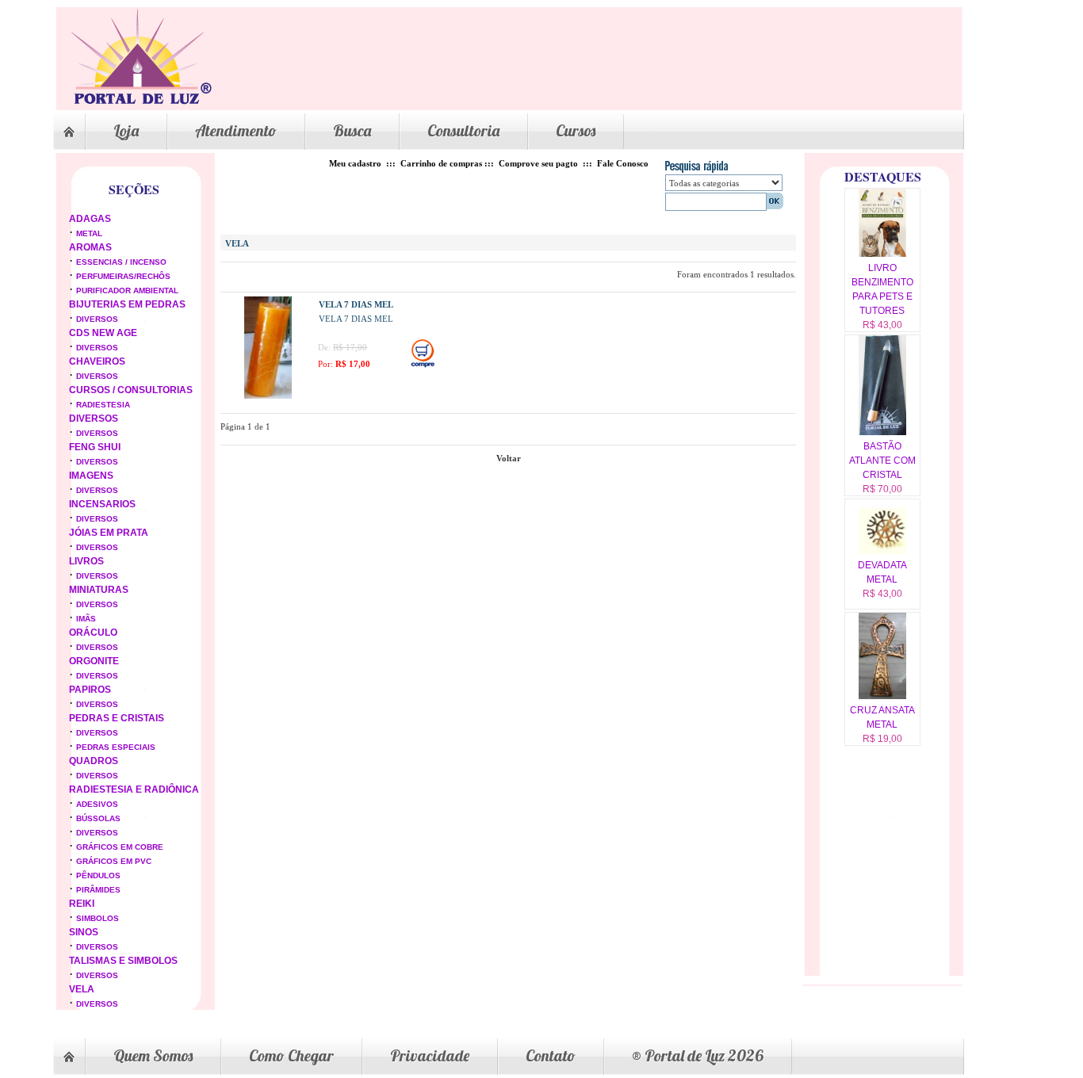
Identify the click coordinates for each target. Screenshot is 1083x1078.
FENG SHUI (95, 447)
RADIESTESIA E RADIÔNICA (134, 789)
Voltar (508, 458)
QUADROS (93, 760)
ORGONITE (94, 661)
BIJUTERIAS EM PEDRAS (127, 304)
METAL (89, 233)
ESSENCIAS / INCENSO (121, 262)
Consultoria (463, 130)
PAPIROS (90, 689)
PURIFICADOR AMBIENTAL (127, 290)
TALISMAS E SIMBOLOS (123, 960)
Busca (352, 130)
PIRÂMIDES (98, 889)
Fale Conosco (623, 163)
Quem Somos (153, 1055)
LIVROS (86, 561)
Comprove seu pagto (538, 163)
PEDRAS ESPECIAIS (115, 747)
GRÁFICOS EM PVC (113, 861)
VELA (81, 989)
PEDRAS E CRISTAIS (116, 718)
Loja (126, 130)
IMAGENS (91, 475)
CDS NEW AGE (103, 332)
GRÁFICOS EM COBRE (119, 847)
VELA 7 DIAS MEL (356, 304)
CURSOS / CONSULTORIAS (131, 390)
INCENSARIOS (102, 504)
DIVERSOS (97, 319)
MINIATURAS (98, 589)
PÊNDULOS (98, 875)
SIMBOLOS (97, 918)
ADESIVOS (97, 804)
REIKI (81, 903)
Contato (551, 1055)
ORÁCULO (93, 632)
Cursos (575, 130)
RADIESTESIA (103, 404)
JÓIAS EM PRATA (108, 532)
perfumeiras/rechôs (123, 276)
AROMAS (90, 247)
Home (69, 131)
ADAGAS (90, 218)
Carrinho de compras (441, 163)
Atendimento (236, 130)
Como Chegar (291, 1055)
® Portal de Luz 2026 (697, 1055)
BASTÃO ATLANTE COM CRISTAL (882, 460)
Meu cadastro (355, 163)
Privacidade (429, 1055)
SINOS (83, 932)
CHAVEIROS (97, 361)
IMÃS (86, 618)
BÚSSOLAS (98, 818)
